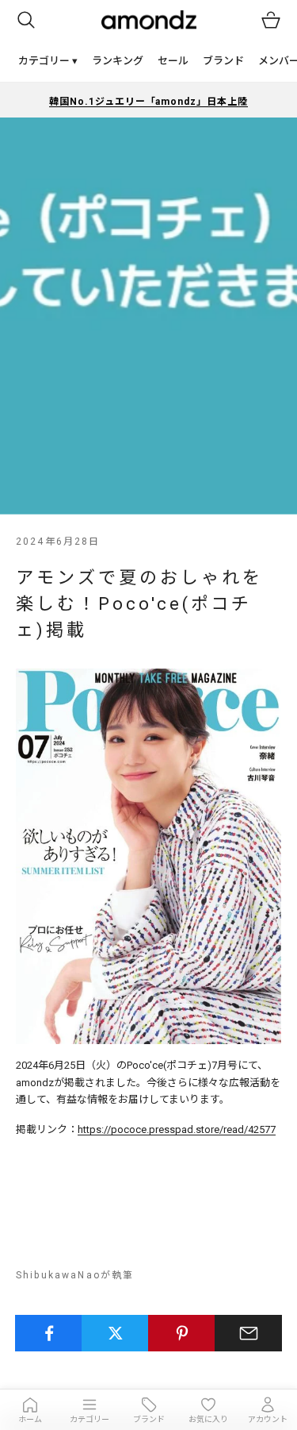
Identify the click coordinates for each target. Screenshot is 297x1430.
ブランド (223, 61)
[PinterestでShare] (182, 1333)
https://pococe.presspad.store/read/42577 (177, 1129)
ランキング (117, 61)
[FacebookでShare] (49, 1333)
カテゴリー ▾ (48, 61)
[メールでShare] (248, 1333)
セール (173, 61)
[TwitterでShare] (115, 1333)
